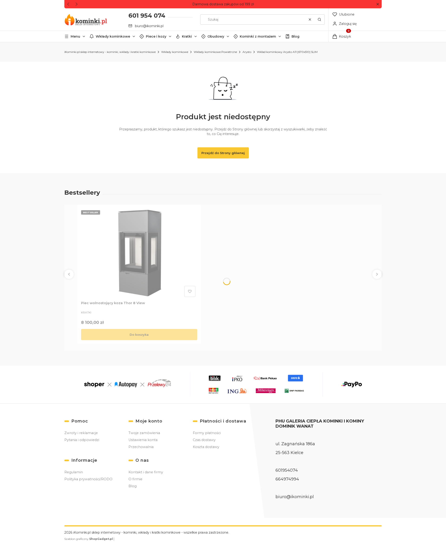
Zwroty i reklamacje (81, 433)
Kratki (187, 36)
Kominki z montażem (258, 36)
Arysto (247, 52)
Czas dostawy (204, 440)
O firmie (135, 479)
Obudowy (215, 36)
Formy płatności (207, 433)
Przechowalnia (141, 447)
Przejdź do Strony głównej (223, 153)
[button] (377, 4)
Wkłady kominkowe (113, 36)
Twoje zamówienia (144, 433)
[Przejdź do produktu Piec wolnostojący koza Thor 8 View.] (139, 253)
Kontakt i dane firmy (145, 472)
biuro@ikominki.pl (149, 26)
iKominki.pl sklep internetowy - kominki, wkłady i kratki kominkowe (110, 52)
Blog (295, 36)
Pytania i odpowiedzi (81, 440)
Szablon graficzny (88, 539)
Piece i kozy (156, 36)
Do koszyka (139, 334)
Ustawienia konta (142, 440)
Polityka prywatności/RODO (88, 479)
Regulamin (73, 472)
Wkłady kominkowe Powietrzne (215, 52)
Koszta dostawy (206, 447)
